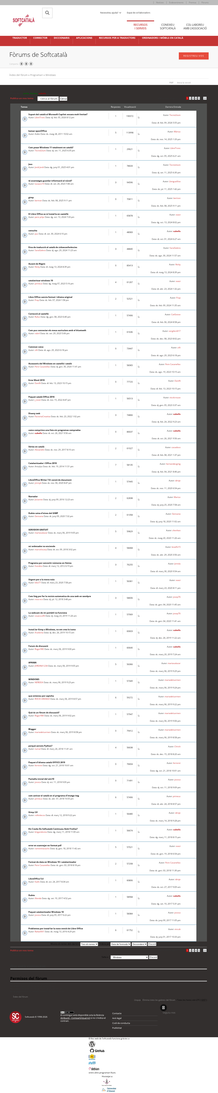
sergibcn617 (175, 331)
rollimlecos (40, 815)
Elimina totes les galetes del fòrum (159, 1000)
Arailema (39, 632)
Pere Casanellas (42, 366)
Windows (50, 75)
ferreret (38, 765)
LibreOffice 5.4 (35, 878)
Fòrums (205, 2)
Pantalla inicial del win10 (41, 778)
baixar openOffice (37, 130)
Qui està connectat (28, 966)
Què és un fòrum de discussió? (43, 712)
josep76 (177, 596)
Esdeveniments (176, 2)
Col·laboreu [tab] (195, 26)
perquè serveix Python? (40, 745)
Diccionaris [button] (61, 37)
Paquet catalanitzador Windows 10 (46, 911)
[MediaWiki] (109, 1057)
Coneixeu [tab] (168, 26)
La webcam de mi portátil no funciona (47, 612)
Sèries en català (36, 446)
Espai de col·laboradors (138, 12)
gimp (31, 197)
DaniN (38, 383)
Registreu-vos (193, 55)
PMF (171, 82)
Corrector (40, 37)
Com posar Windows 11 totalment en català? (50, 147)
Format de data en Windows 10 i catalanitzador (52, 862)
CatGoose (176, 314)
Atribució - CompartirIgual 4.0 (75, 1017)
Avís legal (116, 1018)
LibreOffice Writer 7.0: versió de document (50, 479)
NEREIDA (39, 682)
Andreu (34, 93)
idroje (178, 480)
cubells (42, 93)
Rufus (37, 316)
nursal (38, 748)
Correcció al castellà (38, 313)
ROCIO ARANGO (42, 698)
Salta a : (105, 957)
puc (36, 233)
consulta (32, 230)
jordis (26, 93)
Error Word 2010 (36, 380)
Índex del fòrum (18, 75)
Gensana (39, 516)
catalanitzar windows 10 (40, 280)
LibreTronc (40, 117)
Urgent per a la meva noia (41, 579)
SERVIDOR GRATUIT (38, 529)
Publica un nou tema (21, 98)
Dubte (31, 895)
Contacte (116, 1013)
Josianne (39, 499)
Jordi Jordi (39, 167)
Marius (177, 497)
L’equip (137, 1000)
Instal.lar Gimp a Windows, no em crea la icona (52, 629)
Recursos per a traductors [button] (117, 37)
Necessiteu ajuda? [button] (109, 12)
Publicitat (117, 1027)
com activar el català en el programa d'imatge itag (53, 795)
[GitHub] (109, 1050)
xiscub (178, 929)
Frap (37, 300)
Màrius (177, 131)
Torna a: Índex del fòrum (23, 955)
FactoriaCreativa (42, 416)
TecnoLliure (175, 115)
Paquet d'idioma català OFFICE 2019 (46, 762)
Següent (201, 944)
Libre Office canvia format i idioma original (50, 297)
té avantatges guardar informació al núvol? (50, 180)
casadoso (176, 447)
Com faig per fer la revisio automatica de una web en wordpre (59, 596)
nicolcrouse (175, 397)
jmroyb (38, 483)
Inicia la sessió (184, 82)
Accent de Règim (36, 263)
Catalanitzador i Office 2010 (42, 463)
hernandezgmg (173, 463)
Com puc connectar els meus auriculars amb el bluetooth (57, 330)
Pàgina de (177, 98)
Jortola (177, 563)
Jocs (30, 164)
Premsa (192, 2)
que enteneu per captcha (41, 695)
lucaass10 (39, 183)
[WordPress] (109, 1044)
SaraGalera (40, 250)
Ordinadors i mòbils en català (162, 37)
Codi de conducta (121, 1023)
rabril (37, 333)
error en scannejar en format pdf (44, 845)
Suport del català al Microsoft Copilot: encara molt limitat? (58, 114)
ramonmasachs (42, 848)
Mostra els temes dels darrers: (65, 943)
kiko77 (38, 582)
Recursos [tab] (140, 26)
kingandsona (41, 831)
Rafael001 (39, 931)
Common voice (35, 346)
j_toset (38, 399)
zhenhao (176, 530)
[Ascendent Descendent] (144, 943)
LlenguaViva (175, 181)
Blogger (32, 729)
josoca (38, 782)
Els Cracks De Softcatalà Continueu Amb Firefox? (53, 828)
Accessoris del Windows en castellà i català (50, 363)
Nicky (37, 266)
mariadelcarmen (173, 680)
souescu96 (40, 615)
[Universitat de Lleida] (109, 1082)
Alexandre (39, 449)
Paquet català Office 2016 (41, 396)
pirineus (38, 283)
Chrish (177, 746)
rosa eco (39, 599)
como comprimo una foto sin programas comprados (54, 430)
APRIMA (32, 662)
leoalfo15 (176, 546)
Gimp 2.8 (32, 812)
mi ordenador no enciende (41, 546)
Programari (36, 75)
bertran (38, 200)
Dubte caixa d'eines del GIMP (43, 513)
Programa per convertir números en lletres (50, 563)
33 (205, 98)
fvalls (37, 881)
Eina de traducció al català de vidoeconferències (52, 247)
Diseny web (34, 413)
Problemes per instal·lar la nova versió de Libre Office (55, 928)
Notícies (160, 2)
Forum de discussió (38, 646)
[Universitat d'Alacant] (109, 1089)
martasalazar (41, 532)
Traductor (19, 37)
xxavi (178, 214)
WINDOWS (33, 679)
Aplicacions (84, 37)
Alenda (38, 898)
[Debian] (109, 1068)
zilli (36, 350)
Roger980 (39, 649)
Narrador (33, 496)
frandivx (38, 566)
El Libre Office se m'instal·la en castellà (48, 214)
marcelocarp (41, 549)
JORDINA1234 (41, 665)
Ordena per (104, 943)
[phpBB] (109, 1063)
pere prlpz (39, 217)
